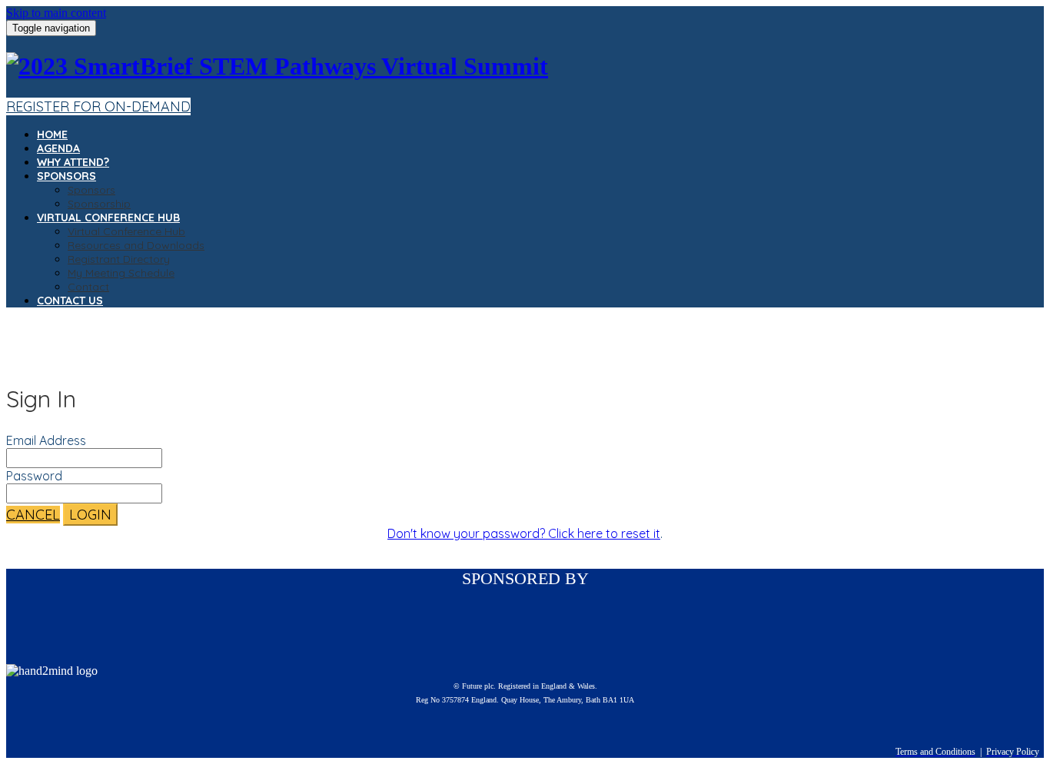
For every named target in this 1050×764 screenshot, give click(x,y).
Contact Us (70, 300)
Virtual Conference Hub (108, 217)
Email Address (46, 440)
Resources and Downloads (136, 245)
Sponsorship (99, 204)
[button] (98, 106)
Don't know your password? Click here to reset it (523, 533)
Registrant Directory (119, 259)
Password (34, 475)
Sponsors (66, 176)
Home (52, 134)
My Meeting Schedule (121, 273)
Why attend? (73, 162)
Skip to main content (56, 12)
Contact (88, 287)
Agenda (58, 148)
